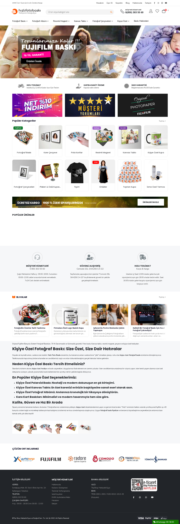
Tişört (77, 186)
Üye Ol (110, 3)
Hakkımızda (137, 3)
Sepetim (119, 3)
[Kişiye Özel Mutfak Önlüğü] (103, 171)
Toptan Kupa (129, 186)
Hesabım (100, 3)
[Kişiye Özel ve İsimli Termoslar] (156, 171)
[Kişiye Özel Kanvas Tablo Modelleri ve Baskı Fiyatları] (129, 137)
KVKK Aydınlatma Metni (61, 497)
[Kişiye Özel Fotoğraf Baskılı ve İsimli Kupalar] (156, 137)
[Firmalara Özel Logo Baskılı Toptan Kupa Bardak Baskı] (129, 171)
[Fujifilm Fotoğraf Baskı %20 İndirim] (24, 137)
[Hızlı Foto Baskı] (27, 11)
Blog (128, 3)
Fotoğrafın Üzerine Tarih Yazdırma (29, 328)
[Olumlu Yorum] (90, 105)
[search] (111, 12)
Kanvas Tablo (80, 21)
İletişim (148, 3)
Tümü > (162, 121)
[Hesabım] (151, 11)
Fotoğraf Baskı (19, 21)
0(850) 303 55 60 (134, 12)
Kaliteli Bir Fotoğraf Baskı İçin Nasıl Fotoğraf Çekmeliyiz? (149, 329)
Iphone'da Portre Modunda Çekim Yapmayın (108, 329)
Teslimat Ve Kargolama (61, 491)
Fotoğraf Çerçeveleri (102, 21)
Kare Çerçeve (50, 152)
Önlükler (103, 186)
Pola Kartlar (76, 152)
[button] (165, 11)
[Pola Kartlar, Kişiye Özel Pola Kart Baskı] (77, 137)
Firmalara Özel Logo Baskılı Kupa (69, 328)
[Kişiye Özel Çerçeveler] (24, 171)
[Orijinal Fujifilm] (143, 105)
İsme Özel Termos (156, 186)
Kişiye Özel (122, 21)
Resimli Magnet (60, 21)
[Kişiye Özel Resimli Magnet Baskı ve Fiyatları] (103, 137)
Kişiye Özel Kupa (156, 152)
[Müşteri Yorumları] (37, 105)
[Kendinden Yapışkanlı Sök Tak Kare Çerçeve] (50, 137)
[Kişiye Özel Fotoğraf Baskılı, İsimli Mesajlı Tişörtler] (77, 171)
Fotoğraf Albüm (39, 21)
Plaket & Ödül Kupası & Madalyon (56, 186)
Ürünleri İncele (151, 202)
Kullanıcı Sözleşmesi (60, 488)
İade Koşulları (57, 494)
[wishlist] (157, 11)
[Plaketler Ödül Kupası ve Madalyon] (50, 171)
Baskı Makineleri (141, 21)
